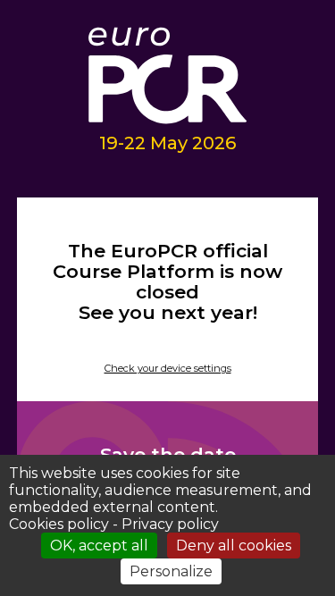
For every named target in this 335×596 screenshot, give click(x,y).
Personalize (171, 571)
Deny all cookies (233, 545)
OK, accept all (99, 545)
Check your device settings (168, 368)
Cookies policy (59, 524)
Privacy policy (170, 524)
